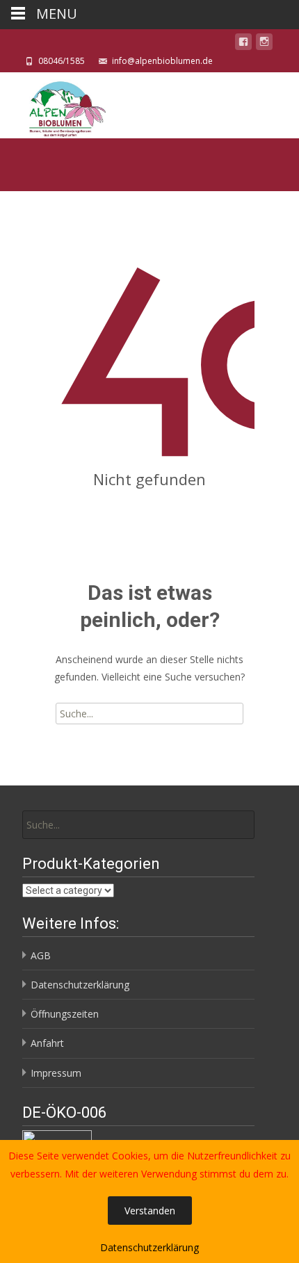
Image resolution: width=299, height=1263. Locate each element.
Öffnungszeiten (65, 1013)
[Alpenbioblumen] (53, 105)
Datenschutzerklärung (80, 984)
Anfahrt (47, 1043)
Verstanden (149, 1210)
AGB (41, 955)
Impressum (56, 1072)
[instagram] (264, 44)
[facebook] (243, 44)
